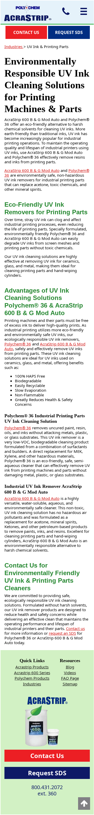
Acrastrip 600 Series (32, 672)
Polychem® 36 (17, 343)
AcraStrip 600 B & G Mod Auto (32, 170)
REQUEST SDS (69, 32)
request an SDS (62, 633)
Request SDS (47, 772)
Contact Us (47, 755)
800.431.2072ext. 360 (47, 790)
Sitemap (70, 683)
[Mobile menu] (82, 11)
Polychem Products (32, 678)
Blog (70, 666)
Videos (70, 672)
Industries (14, 46)
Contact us (75, 628)
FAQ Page (70, 678)
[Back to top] (84, 803)
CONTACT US (26, 32)
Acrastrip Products (32, 666)
